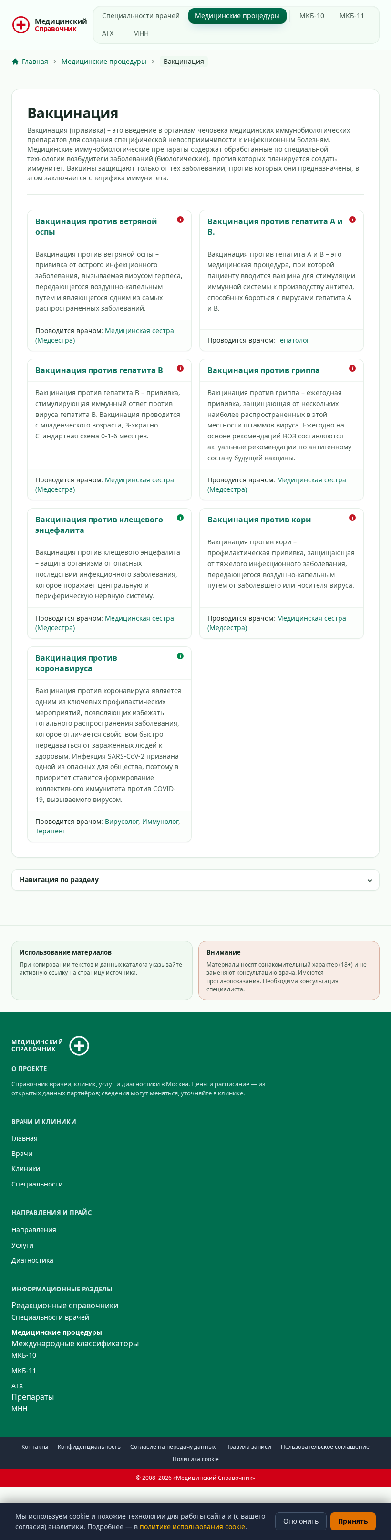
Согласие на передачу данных (173, 1447)
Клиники (25, 1168)
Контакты (34, 1447)
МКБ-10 (311, 15)
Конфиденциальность (89, 1447)
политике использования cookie (192, 1526)
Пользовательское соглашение (325, 1447)
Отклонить (301, 1521)
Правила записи (248, 1447)
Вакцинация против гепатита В (99, 370)
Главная (24, 1138)
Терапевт (50, 830)
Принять (353, 1521)
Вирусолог (121, 821)
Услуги (22, 1244)
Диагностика (32, 1260)
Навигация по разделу (59, 879)
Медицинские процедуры (237, 15)
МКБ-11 (352, 15)
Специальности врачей (141, 15)
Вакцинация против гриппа (263, 370)
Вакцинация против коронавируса (76, 663)
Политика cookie (196, 1459)
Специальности (37, 1183)
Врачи (21, 1153)
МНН (141, 33)
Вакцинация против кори (259, 519)
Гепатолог (293, 339)
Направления (33, 1229)
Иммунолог (160, 821)
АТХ (107, 33)
